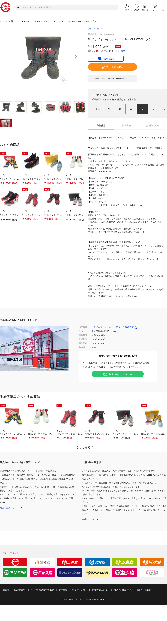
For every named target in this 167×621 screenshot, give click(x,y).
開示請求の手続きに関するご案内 (42, 590)
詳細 (123, 51)
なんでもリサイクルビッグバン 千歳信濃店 (112, 327)
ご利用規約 (63, 590)
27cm (27, 21)
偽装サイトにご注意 (144, 590)
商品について (88, 519)
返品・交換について (9, 507)
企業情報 (6, 590)
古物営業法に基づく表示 (100, 590)
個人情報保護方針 (20, 590)
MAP (114, 331)
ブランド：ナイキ (95, 28)
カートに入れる (115, 67)
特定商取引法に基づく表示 (123, 590)
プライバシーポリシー (79, 590)
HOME (3, 21)
